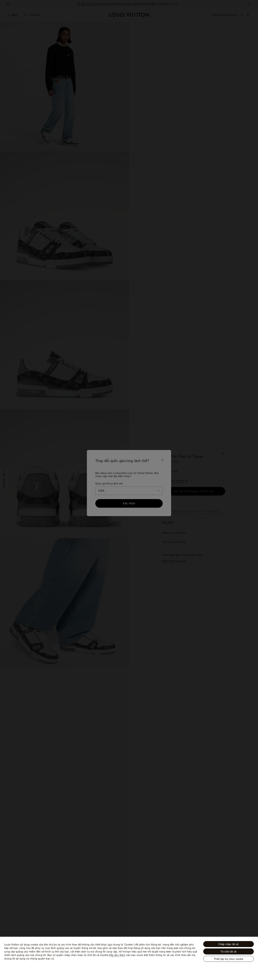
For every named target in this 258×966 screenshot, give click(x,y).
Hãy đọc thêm (117, 955)
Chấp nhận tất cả (228, 944)
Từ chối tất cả (228, 951)
